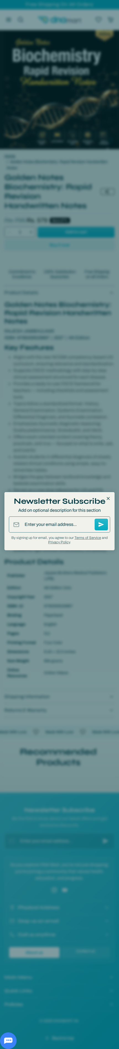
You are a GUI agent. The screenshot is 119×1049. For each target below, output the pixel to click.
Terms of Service (87, 538)
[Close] (108, 498)
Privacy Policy (59, 542)
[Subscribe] (101, 524)
